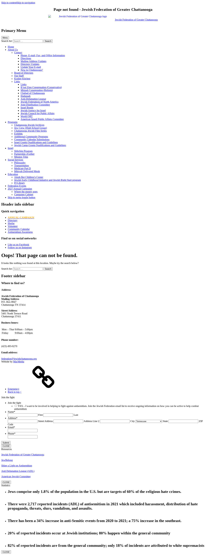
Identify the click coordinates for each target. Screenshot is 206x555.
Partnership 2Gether (24, 154)
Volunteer (13, 226)
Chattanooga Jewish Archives (29, 125)
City (132, 421)
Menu (5, 38)
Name (11, 411)
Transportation (21, 165)
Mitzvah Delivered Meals (27, 171)
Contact (18, 52)
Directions (26, 58)
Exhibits (18, 133)
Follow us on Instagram (20, 247)
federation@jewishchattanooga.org (19, 358)
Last (76, 415)
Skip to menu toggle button (21, 197)
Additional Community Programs (31, 136)
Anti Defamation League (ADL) (17, 471)
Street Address (45, 421)
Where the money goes (25, 191)
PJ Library (19, 183)
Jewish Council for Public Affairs (37, 113)
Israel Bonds (27, 107)
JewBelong (7, 460)
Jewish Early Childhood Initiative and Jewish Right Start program (47, 180)
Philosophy (20, 162)
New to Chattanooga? (32, 70)
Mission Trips (21, 156)
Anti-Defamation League (33, 99)
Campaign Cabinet (23, 194)
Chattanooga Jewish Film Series (30, 130)
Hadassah (25, 96)
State (165, 421)
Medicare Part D (22, 168)
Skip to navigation (26, 2)
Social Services (15, 159)
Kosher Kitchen (22, 78)
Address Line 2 (91, 421)
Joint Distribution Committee (35, 104)
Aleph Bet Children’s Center (28, 177)
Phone (11, 433)
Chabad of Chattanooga (33, 93)
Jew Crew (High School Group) (30, 128)
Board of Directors (23, 72)
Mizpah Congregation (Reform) (37, 90)
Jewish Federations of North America (39, 101)
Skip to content (9, 2)
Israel (10, 148)
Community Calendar (19, 229)
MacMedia (18, 361)
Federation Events (17, 185)
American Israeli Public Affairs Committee (42, 119)
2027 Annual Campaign (20, 188)
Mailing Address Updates (33, 61)
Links (17, 81)
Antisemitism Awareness (20, 232)
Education (13, 174)
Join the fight (14, 402)
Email (11, 427)
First (40, 415)
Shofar (11, 223)
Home (11, 46)
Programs (12, 122)
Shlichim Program (23, 151)
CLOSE (6, 446)
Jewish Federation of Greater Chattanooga (22, 454)
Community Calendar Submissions (31, 139)
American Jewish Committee (16, 476)
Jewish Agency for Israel (33, 110)
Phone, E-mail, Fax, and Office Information (43, 55)
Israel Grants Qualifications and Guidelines (36, 142)
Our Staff (19, 75)
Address (12, 418)
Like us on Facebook (18, 244)
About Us (13, 49)
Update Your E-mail (31, 67)
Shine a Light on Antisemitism (16, 465)
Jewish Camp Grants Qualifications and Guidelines (40, 145)
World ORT (27, 116)
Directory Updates (30, 64)
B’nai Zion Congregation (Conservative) (41, 87)
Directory (12, 220)
